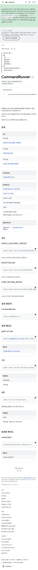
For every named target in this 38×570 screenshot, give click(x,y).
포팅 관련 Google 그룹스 (7, 531)
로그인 (34, 2)
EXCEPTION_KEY (8, 153)
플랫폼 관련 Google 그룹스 (8, 526)
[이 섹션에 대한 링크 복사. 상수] (7, 238)
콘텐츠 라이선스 (27, 478)
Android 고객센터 (6, 539)
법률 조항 (19, 559)
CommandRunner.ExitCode (11, 189)
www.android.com (6, 545)
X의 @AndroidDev (6, 517)
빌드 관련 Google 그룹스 (7, 529)
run (4, 212)
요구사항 (3, 496)
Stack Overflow (5, 550)
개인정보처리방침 (7, 562)
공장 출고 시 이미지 (6, 504)
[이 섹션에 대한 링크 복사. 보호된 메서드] (15, 432)
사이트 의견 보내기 (18, 562)
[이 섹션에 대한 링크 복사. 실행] (6, 393)
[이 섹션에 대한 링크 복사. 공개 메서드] (13, 326)
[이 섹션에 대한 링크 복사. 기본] (6, 360)
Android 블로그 (5, 520)
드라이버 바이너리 (6, 507)
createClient (16, 227)
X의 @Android (5, 514)
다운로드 (3, 499)
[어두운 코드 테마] (35, 249)
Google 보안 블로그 (6, 523)
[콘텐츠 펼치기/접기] (12, 53)
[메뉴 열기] (3, 2)
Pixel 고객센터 (5, 542)
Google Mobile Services (8, 547)
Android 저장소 (5, 493)
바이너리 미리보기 (6, 501)
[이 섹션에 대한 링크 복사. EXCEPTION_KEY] (17, 263)
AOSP (2, 45)
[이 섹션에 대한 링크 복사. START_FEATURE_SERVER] (24, 282)
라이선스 (26, 559)
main (4, 202)
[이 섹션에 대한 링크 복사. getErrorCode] (14, 331)
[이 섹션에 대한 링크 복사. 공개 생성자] (13, 304)
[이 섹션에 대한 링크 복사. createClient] (13, 437)
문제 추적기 (4, 553)
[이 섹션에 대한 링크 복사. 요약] (7, 127)
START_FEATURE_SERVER (10, 164)
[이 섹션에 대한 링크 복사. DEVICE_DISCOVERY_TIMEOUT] (28, 244)
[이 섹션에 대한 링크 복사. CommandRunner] (17, 309)
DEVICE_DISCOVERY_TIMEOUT (12, 143)
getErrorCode (7, 193)
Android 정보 (5, 559)
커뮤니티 (12, 559)
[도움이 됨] (11, 49)
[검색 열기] (26, 2)
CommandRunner (8, 177)
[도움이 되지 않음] (14, 49)
